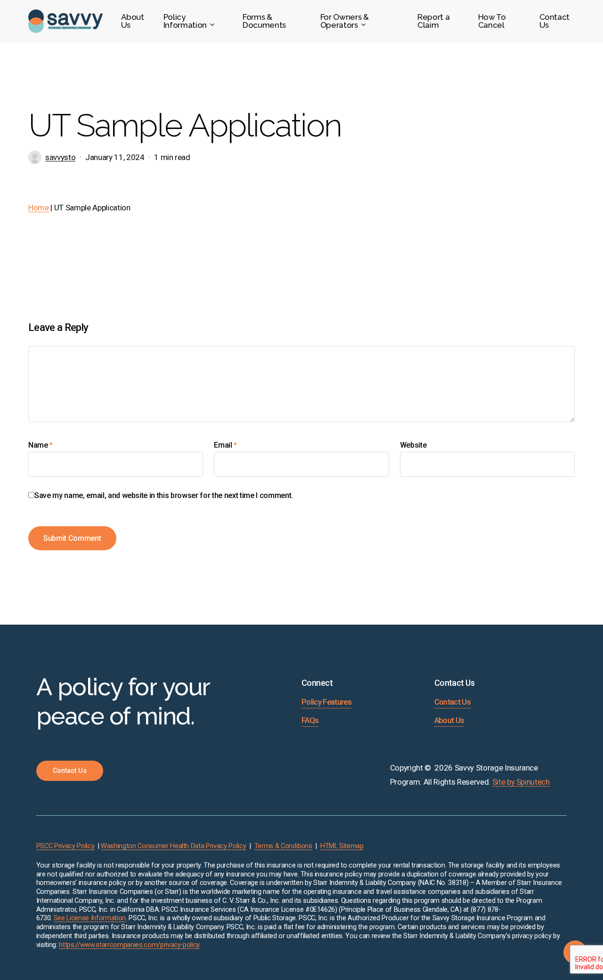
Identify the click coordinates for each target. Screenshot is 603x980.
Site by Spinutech (521, 782)
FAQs (310, 720)
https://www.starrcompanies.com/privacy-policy (129, 945)
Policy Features (326, 702)
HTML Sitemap (342, 846)
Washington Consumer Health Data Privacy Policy (173, 846)
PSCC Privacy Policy (65, 846)
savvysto (60, 157)
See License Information (90, 918)
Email (225, 445)
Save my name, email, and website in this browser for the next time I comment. (163, 495)
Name (40, 445)
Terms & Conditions (283, 846)
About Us (449, 720)
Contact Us (452, 702)
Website (413, 445)
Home (38, 207)
